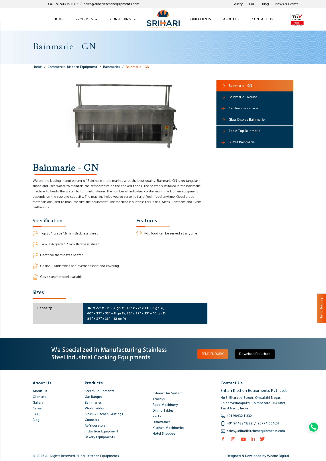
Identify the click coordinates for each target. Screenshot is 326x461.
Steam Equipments (99, 391)
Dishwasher (161, 422)
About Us (40, 391)
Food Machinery (165, 405)
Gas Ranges (93, 397)
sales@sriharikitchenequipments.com (111, 4)
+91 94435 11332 (239, 423)
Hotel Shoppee (164, 434)
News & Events (286, 4)
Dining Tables (163, 411)
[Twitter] (262, 439)
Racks (157, 416)
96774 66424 (268, 423)
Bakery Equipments (100, 437)
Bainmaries (93, 403)
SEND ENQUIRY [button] (213, 354)
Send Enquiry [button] (321, 308)
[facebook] (222, 439)
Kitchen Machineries (168, 428)
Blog (265, 4)
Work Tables (94, 408)
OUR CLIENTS (200, 19)
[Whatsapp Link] (313, 427)
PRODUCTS (85, 19)
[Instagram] (233, 439)
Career (38, 408)
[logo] (163, 19)
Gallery (237, 4)
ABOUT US (231, 19)
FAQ (252, 4)
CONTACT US (262, 19)
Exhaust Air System (168, 393)
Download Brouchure (255, 354)
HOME (58, 19)
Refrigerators (95, 426)
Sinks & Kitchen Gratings (104, 414)
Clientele (39, 397)
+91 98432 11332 (239, 416)
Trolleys (159, 399)
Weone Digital (278, 456)
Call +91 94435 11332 (63, 4)
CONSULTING (121, 19)
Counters (92, 420)
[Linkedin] (252, 439)
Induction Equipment (101, 431)
